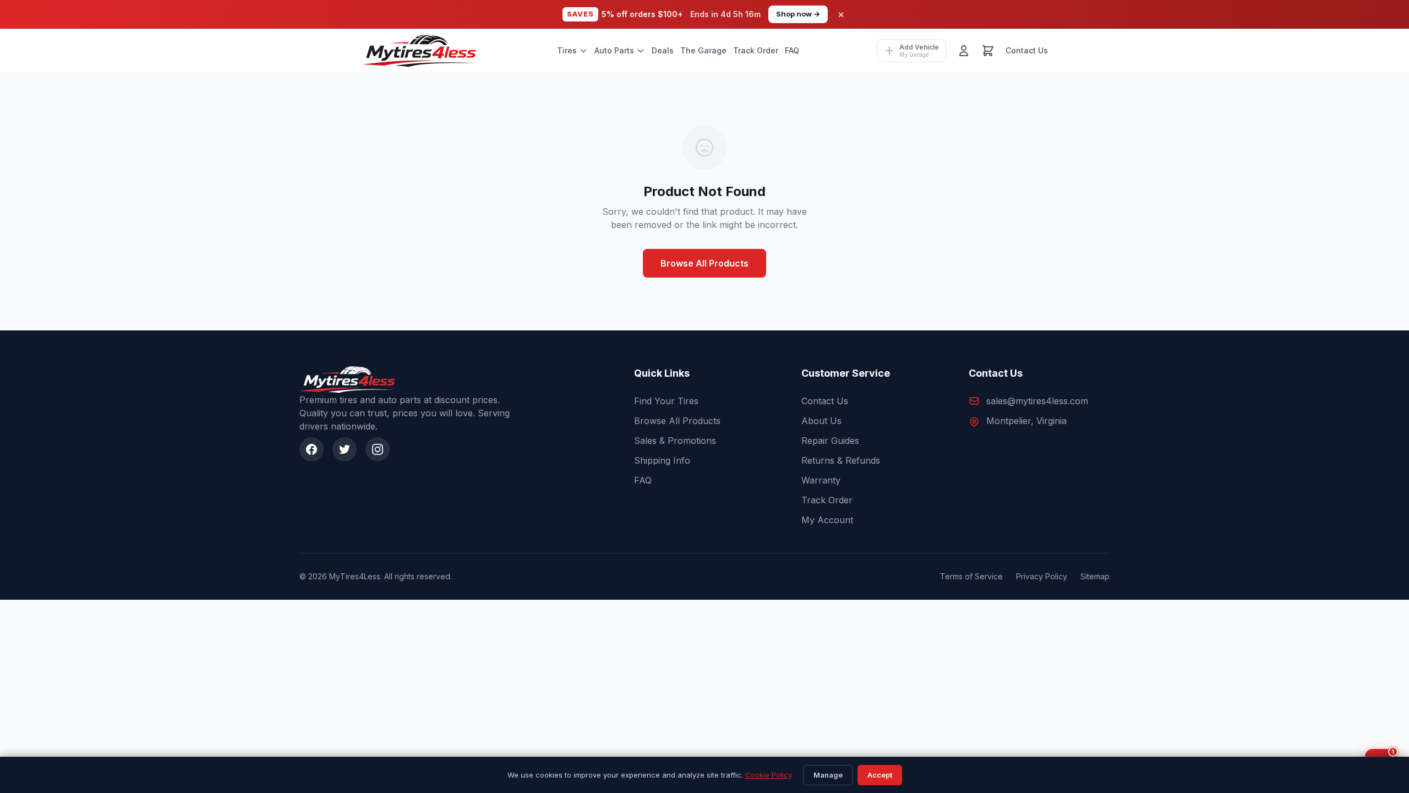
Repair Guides (830, 440)
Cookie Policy (768, 774)
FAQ (792, 50)
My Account (827, 519)
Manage (828, 774)
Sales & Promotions (675, 440)
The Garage (703, 50)
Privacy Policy (1041, 576)
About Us (821, 420)
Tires (567, 50)
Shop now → (798, 13)
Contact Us (1027, 50)
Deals (663, 50)
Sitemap (1095, 576)
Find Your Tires (666, 400)
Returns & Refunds (840, 460)
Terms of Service (971, 576)
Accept (879, 774)
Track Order (755, 50)
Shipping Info (662, 460)
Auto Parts (614, 50)
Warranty (820, 480)
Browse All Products (704, 263)
